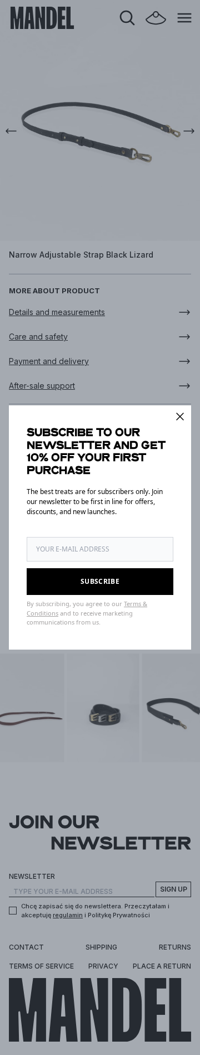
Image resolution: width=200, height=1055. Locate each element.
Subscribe (100, 581)
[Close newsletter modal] (180, 416)
